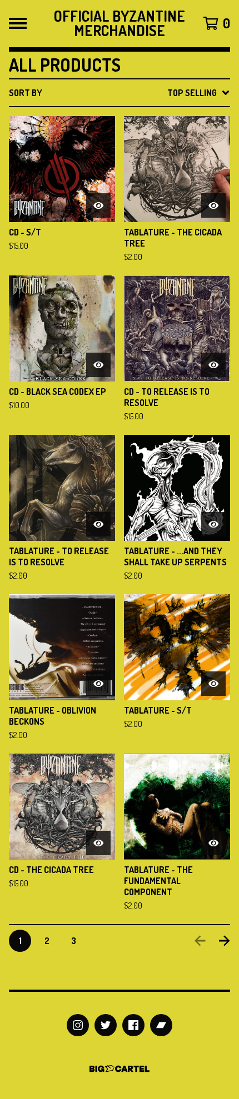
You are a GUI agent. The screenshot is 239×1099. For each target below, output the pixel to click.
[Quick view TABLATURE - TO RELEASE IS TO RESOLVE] (98, 524)
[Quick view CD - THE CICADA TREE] (98, 843)
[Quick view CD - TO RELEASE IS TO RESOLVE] (213, 365)
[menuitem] (119, 92)
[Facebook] (133, 1025)
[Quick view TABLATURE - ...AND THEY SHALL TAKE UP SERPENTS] (213, 524)
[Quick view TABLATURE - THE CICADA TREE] (213, 205)
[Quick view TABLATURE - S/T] (213, 683)
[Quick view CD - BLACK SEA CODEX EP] (98, 365)
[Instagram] (78, 1025)
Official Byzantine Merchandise (119, 23)
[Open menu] (18, 23)
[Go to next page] (224, 941)
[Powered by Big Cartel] (119, 1069)
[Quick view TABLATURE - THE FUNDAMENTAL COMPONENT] (213, 843)
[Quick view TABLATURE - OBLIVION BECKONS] (98, 683)
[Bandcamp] (161, 1025)
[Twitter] (105, 1025)
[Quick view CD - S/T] (98, 205)
